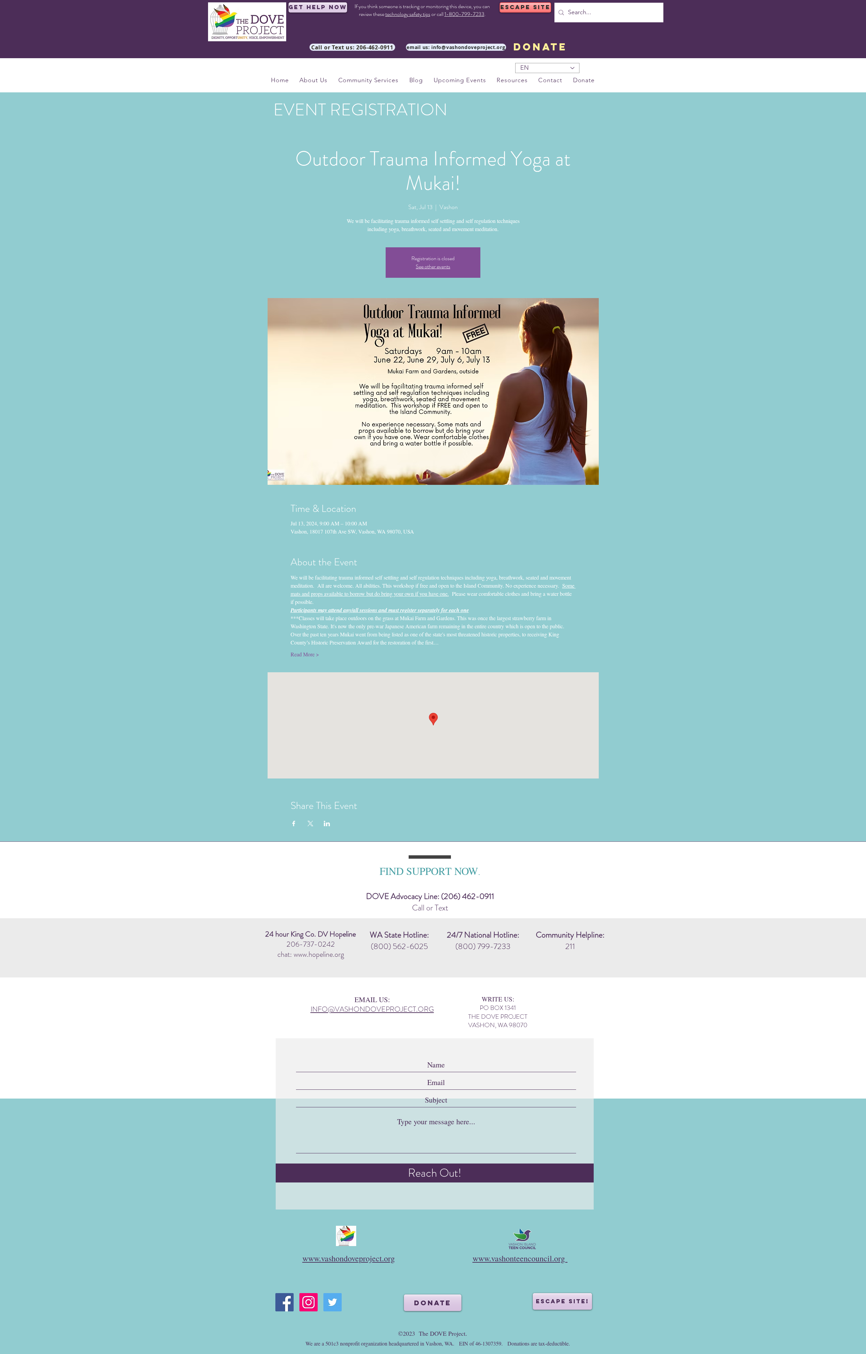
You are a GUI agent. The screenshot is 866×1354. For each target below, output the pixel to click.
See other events (433, 266)
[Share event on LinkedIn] (327, 823)
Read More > (305, 654)
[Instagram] (308, 1302)
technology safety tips (407, 14)
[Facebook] (284, 1302)
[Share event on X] (310, 823)
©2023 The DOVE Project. (432, 1333)
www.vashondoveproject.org (348, 1258)
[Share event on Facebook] (294, 823)
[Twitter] (332, 1302)
